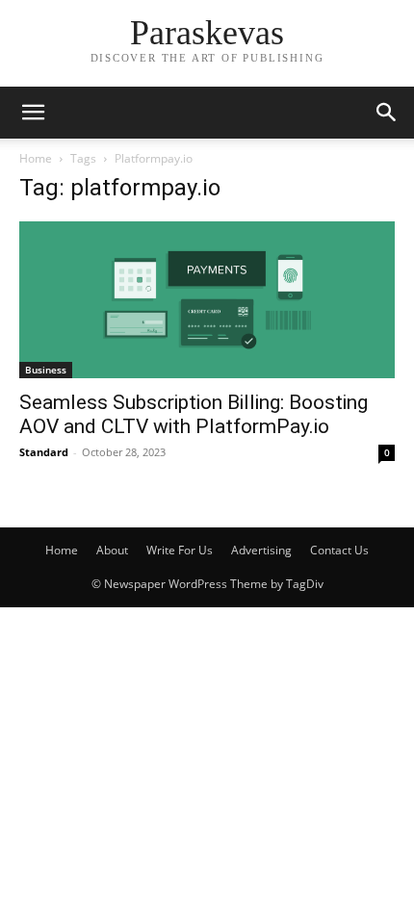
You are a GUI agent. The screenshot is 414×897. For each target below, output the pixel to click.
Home (35, 158)
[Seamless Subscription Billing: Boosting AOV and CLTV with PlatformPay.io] (207, 299)
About (112, 550)
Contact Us (339, 550)
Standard (43, 452)
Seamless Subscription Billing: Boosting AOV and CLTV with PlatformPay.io (193, 414)
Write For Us (179, 550)
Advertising (261, 550)
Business (45, 369)
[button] (33, 113)
